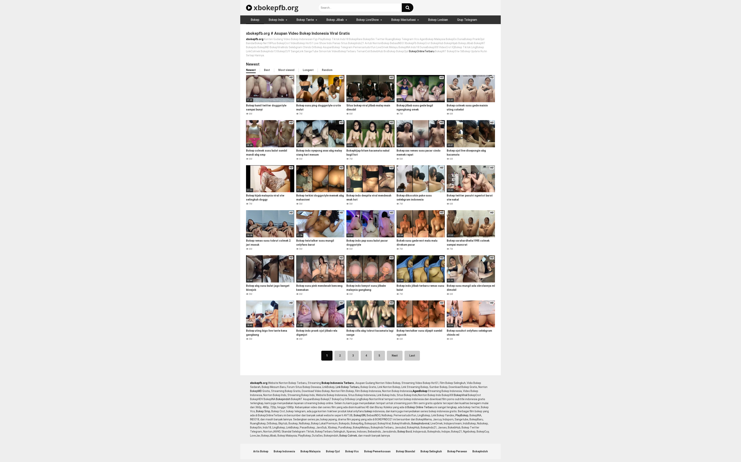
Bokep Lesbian (438, 20)
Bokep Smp (263, 411)
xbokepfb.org (275, 7)
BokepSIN (359, 415)
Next (395, 355)
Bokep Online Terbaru (420, 407)
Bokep (255, 20)
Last (412, 355)
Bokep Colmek (348, 435)
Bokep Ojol (333, 451)
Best (267, 70)
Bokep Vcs (352, 451)
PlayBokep (461, 415)
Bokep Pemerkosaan (377, 451)
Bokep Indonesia (284, 451)
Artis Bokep (260, 451)
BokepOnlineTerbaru (421, 51)
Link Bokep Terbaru (347, 387)
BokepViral (460, 395)
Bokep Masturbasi (403, 20)
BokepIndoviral (420, 423)
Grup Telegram (467, 20)
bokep (368, 411)
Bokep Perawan (457, 451)
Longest (308, 70)
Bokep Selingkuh (431, 451)
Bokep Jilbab (335, 20)
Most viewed (286, 70)
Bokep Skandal (405, 451)
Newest (251, 70)
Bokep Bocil (405, 431)
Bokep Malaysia (310, 451)
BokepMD (256, 391)
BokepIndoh (480, 451)
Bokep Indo (276, 20)
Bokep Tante (305, 20)
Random (327, 70)
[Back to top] (728, 450)
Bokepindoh (283, 399)
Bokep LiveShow (367, 20)
